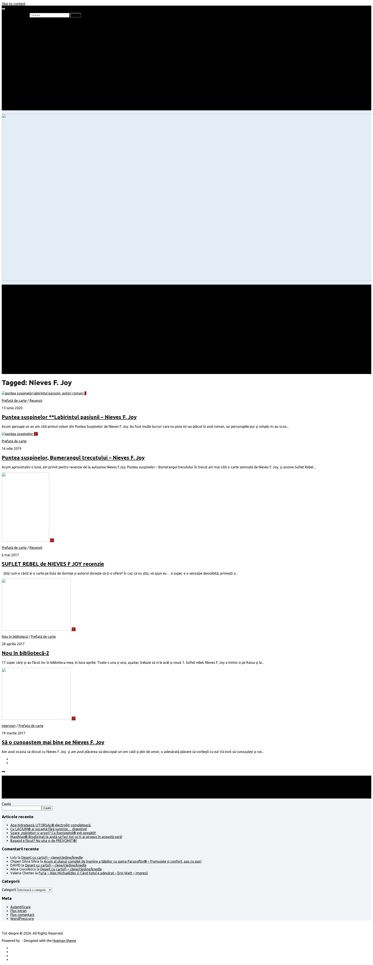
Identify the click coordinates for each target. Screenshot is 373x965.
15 (52, 540)
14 (36, 434)
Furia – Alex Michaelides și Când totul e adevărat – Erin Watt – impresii (93, 873)
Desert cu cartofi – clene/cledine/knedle (52, 857)
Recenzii (25, 27)
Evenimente (28, 104)
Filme (23, 89)
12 (74, 718)
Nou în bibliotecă (32, 34)
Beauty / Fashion (23, 62)
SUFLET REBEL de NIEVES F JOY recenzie (53, 564)
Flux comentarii (22, 915)
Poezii (23, 38)
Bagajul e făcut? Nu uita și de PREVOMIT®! (43, 841)
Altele (14, 69)
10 (74, 629)
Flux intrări (18, 911)
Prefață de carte (22, 23)
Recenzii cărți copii (33, 31)
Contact (16, 108)
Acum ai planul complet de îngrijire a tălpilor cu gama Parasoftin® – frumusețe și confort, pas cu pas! (122, 861)
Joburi (24, 58)
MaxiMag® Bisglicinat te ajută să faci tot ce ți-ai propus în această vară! (66, 837)
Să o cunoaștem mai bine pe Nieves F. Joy (53, 742)
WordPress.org (22, 919)
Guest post (27, 81)
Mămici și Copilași (24, 54)
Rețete (15, 66)
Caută (6, 804)
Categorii (9, 890)
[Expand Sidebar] (3, 771)
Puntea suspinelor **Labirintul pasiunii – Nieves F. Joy (69, 417)
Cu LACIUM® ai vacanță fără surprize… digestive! (48, 829)
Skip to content (13, 4)
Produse (25, 93)
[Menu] (3, 9)
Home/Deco (28, 73)
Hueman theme (64, 941)
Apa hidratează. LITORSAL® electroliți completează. (50, 825)
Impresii (16, 85)
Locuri (24, 97)
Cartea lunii (28, 46)
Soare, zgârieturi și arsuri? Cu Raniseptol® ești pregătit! (53, 833)
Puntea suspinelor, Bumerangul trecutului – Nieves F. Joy (73, 458)
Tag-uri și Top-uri (32, 50)
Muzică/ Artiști (30, 101)
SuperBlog (27, 77)
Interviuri (26, 42)
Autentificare (20, 907)
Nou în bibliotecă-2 (25, 653)
